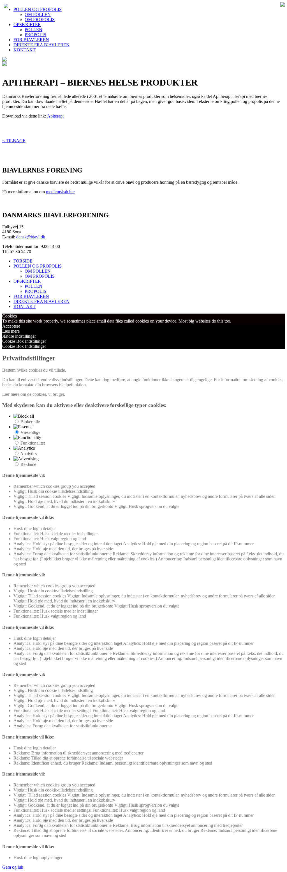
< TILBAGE (14, 140)
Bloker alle (30, 421)
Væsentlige (30, 432)
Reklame (28, 464)
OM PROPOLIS (40, 19)
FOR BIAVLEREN (31, 39)
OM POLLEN (38, 14)
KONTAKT (24, 49)
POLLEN (33, 29)
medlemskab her (60, 191)
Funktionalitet (32, 443)
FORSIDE (23, 261)
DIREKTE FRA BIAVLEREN (41, 44)
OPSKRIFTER (27, 24)
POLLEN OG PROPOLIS (37, 9)
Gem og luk (12, 867)
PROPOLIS (35, 34)
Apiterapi (55, 116)
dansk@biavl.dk (30, 236)
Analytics (28, 453)
